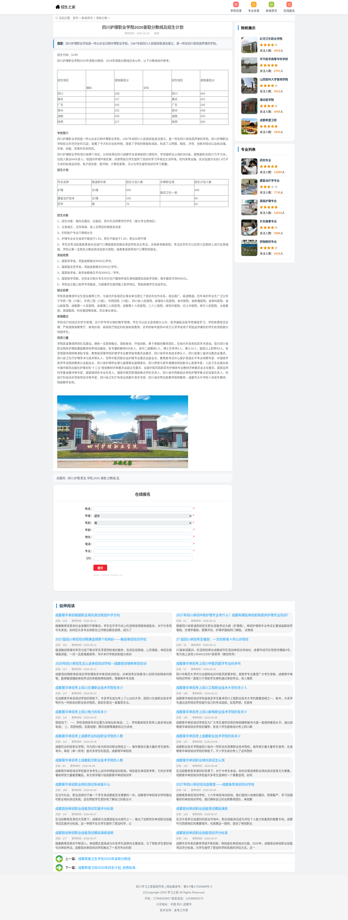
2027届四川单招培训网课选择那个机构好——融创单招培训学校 (100, 639)
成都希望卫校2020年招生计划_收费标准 (107, 867)
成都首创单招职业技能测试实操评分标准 (84, 808)
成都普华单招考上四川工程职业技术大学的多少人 (211, 687)
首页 (75, 18)
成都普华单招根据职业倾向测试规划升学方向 (87, 615)
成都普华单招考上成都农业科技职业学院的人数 (89, 736)
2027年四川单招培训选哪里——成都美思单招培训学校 (215, 784)
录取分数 (101, 18)
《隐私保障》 (114, 575)
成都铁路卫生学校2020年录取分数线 (104, 859)
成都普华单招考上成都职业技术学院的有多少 (208, 736)
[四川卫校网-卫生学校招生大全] (65, 7)
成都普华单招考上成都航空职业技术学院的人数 (89, 760)
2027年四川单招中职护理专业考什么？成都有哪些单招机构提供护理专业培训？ (233, 615)
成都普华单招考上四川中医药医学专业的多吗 (208, 663)
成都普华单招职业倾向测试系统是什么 (82, 784)
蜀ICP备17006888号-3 (197, 886)
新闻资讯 (87, 18)
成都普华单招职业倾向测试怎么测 (200, 760)
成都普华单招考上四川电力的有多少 (81, 712)
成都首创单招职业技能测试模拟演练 (202, 808)
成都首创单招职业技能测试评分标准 (202, 833)
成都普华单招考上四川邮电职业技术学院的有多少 (211, 712)
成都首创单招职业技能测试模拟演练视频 (84, 833)
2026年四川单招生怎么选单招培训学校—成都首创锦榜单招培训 (100, 663)
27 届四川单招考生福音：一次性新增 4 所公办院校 (212, 639)
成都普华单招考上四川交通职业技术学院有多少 (89, 687)
